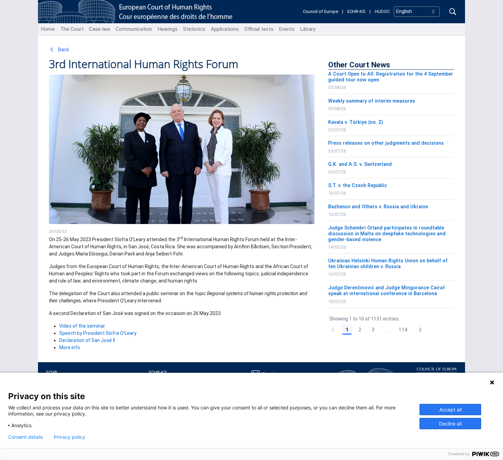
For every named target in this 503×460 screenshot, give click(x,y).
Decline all (450, 423)
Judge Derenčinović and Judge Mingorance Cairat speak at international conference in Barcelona (386, 291)
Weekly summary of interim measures (371, 101)
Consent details (25, 437)
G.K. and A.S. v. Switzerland (360, 164)
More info (69, 347)
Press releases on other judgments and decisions (386, 143)
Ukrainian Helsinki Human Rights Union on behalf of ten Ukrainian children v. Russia (388, 264)
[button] (420, 329)
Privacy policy (69, 437)
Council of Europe (320, 11)
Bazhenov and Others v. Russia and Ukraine (378, 207)
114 (403, 329)
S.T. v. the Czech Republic (357, 185)
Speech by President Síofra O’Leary (98, 333)
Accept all (450, 409)
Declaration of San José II (87, 340)
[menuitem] (47, 29)
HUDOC (382, 11)
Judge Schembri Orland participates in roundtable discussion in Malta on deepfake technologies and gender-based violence (387, 234)
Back (63, 49)
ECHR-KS (356, 11)
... (386, 329)
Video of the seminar (82, 326)
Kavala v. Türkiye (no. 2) (355, 122)
